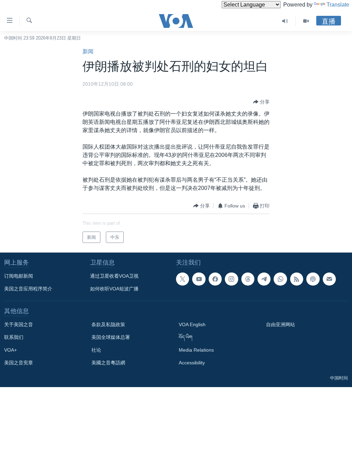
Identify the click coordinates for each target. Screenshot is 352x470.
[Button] (261, 102)
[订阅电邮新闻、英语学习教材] (329, 279)
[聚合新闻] (296, 279)
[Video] (306, 21)
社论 (96, 350)
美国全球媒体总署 (110, 337)
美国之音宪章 (18, 362)
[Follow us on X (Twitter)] (182, 279)
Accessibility (192, 362)
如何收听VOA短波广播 (114, 288)
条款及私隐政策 (108, 324)
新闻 (88, 51)
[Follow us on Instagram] (231, 279)
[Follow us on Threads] (247, 279)
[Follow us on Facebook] (215, 279)
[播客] (312, 279)
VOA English (192, 324)
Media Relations (196, 350)
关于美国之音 (18, 324)
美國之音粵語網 (108, 362)
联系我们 (13, 337)
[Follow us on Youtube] (198, 279)
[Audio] (285, 21)
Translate (338, 5)
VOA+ (10, 350)
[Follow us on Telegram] (264, 279)
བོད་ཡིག (185, 337)
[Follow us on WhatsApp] (280, 279)
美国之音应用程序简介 (28, 288)
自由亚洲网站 (280, 324)
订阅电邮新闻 (18, 276)
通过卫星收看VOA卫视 (114, 276)
